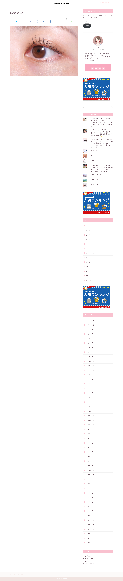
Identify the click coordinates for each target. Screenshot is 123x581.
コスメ (88, 235)
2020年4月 (89, 452)
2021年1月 (89, 411)
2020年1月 (89, 466)
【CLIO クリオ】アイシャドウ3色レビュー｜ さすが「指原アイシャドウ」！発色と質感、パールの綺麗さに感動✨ (102, 133)
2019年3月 (89, 506)
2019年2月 (89, 511)
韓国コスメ (89, 280)
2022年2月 (89, 352)
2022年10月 (90, 325)
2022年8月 (89, 329)
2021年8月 (89, 379)
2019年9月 (89, 479)
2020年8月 (89, 434)
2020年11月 (90, 420)
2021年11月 (90, 366)
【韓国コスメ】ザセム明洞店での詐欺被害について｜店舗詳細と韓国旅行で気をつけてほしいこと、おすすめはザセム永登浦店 (102, 168)
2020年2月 (89, 461)
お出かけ (88, 230)
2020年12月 (90, 416)
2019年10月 (90, 475)
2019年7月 (89, 488)
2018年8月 (89, 538)
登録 (87, 26)
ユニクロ (88, 262)
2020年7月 (89, 438)
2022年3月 (89, 348)
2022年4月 (89, 343)
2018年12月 (90, 520)
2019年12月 (90, 470)
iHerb (88, 226)
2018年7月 (89, 543)
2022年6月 (89, 334)
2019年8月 (89, 484)
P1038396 (94, 184)
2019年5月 (89, 497)
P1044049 (94, 150)
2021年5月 (89, 393)
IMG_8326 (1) (96, 175)
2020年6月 (89, 443)
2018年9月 (89, 534)
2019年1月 (89, 516)
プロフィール (90, 253)
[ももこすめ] (61, 6)
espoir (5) (94, 155)
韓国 (87, 276)
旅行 (87, 271)
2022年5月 (89, 339)
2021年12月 (90, 361)
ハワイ (88, 249)
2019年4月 (89, 502)
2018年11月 (90, 525)
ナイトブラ (89, 244)
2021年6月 (89, 388)
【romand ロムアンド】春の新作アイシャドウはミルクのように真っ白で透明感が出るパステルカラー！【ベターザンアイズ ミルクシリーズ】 (102, 143)
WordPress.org (90, 563)
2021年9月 (89, 375)
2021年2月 (89, 407)
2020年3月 (89, 457)
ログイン (88, 556)
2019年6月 (89, 493)
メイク (88, 258)
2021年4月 (89, 397)
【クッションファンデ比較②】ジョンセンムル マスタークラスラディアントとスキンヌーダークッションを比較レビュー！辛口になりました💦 (102, 123)
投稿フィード (89, 558)
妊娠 (87, 267)
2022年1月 (89, 357)
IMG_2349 (94, 179)
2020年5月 (89, 447)
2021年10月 (90, 370)
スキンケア (89, 239)
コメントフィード (90, 561)
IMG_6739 (94, 160)
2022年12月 (90, 320)
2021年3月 (89, 402)
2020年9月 (89, 429)
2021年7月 (89, 384)
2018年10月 (90, 529)
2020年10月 (90, 425)
